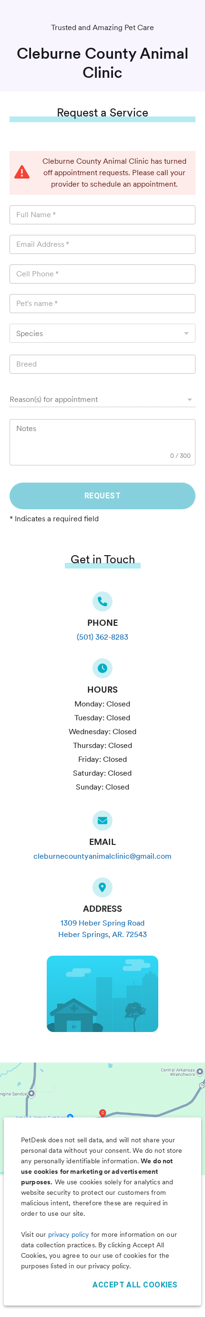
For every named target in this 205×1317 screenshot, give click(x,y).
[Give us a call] (102, 604)
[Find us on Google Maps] (102, 890)
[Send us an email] (102, 823)
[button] (102, 399)
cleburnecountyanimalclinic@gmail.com (102, 856)
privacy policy (68, 1234)
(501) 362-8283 (102, 637)
